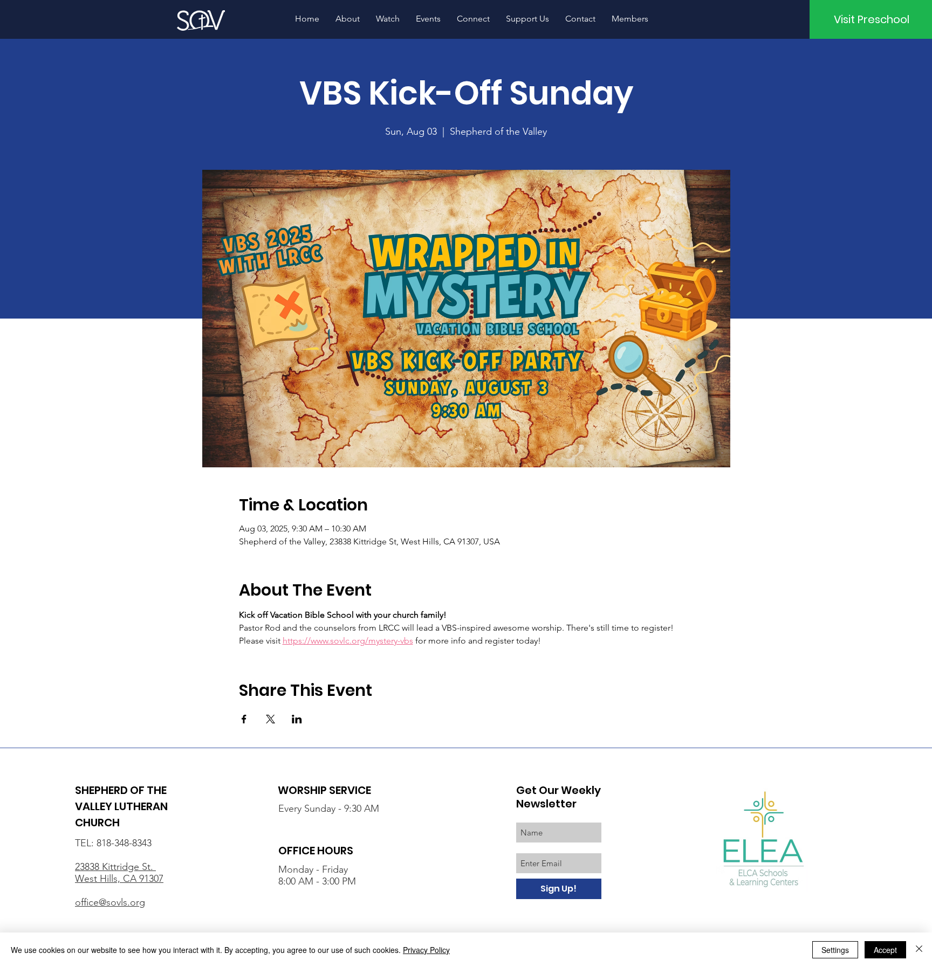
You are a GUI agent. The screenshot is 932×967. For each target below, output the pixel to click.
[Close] (919, 949)
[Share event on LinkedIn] (297, 719)
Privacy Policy (426, 949)
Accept (885, 949)
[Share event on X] (270, 719)
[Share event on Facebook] (244, 719)
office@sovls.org (110, 902)
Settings (835, 949)
